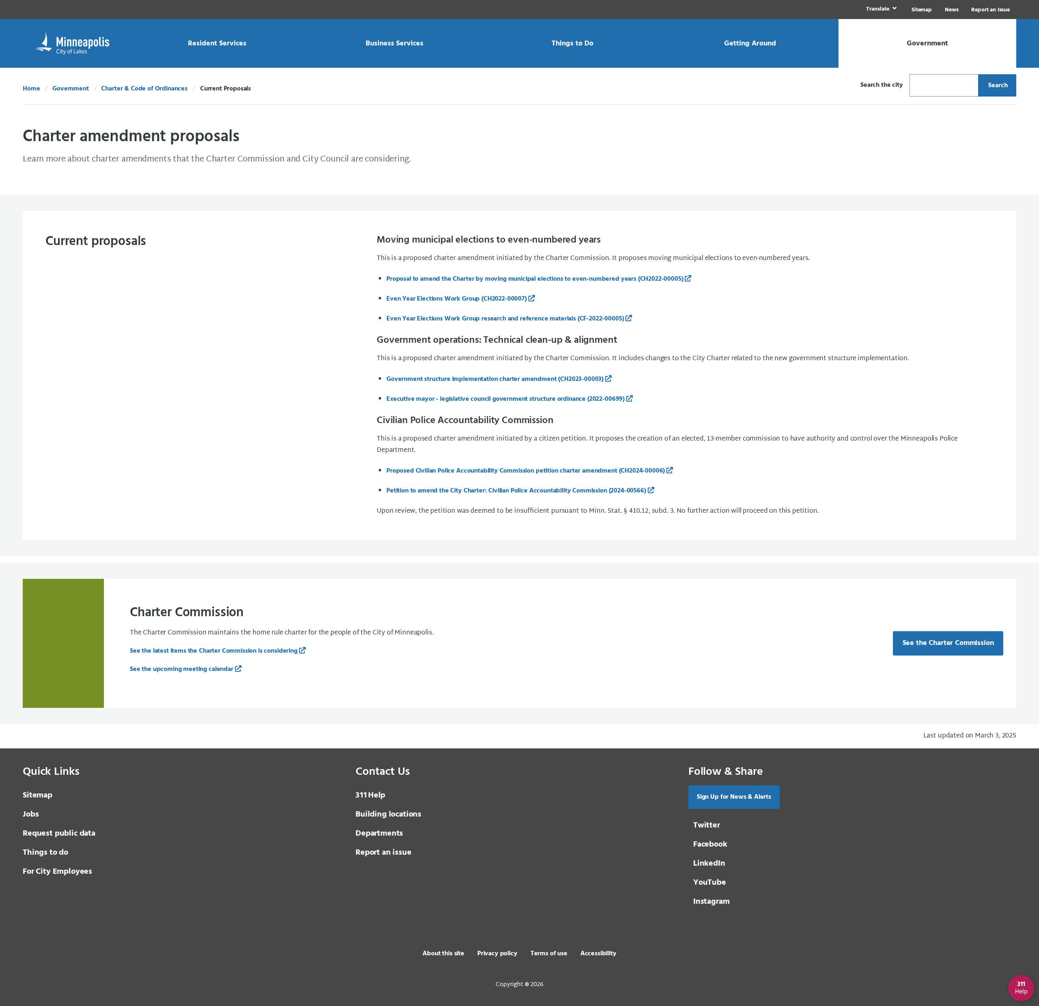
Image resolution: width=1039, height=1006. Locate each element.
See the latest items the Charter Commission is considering (213, 651)
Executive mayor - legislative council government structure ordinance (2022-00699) (505, 399)
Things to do (45, 852)
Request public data (59, 833)
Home (31, 89)
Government (70, 89)
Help (370, 795)
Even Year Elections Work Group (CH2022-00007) (456, 299)
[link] (880, 9)
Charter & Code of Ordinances (144, 89)
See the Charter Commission (948, 643)
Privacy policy (497, 953)
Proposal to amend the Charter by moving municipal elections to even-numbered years (534, 279)
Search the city (881, 85)
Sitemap (922, 10)
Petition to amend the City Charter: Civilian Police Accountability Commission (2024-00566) (516, 491)
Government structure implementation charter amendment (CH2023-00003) (495, 379)
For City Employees (57, 871)
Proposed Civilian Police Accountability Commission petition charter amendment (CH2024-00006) (525, 471)
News (951, 10)
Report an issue (384, 852)
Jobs (31, 814)
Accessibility (598, 953)
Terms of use (548, 953)
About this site (443, 953)
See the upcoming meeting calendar (181, 669)
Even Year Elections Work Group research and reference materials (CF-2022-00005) (505, 319)
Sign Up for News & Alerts (734, 797)
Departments (379, 833)
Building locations (388, 814)
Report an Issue (990, 10)
